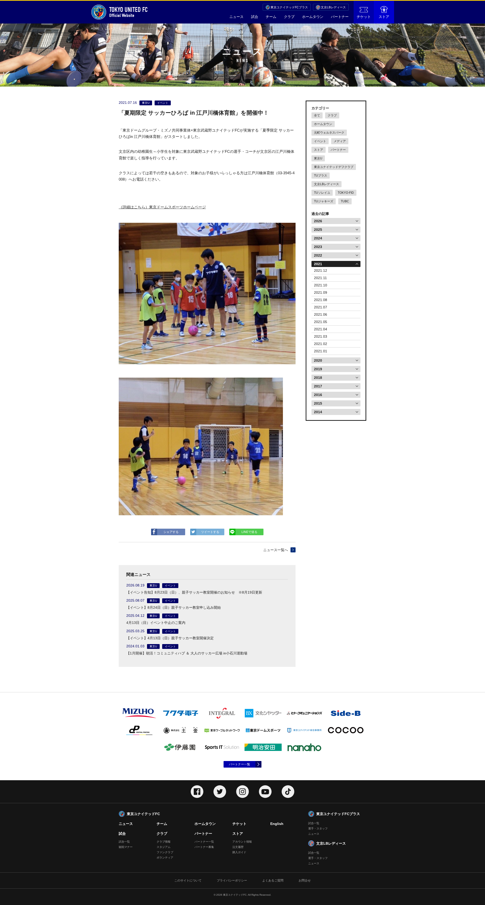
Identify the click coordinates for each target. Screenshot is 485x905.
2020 (318, 360)
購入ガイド (239, 852)
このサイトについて (188, 880)
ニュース (236, 17)
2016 (318, 395)
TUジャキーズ (323, 201)
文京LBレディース (333, 7)
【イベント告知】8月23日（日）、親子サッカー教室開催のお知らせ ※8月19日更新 (194, 592)
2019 (318, 369)
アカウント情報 (242, 841)
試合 (254, 17)
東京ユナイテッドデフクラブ (333, 167)
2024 (318, 238)
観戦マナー (126, 846)
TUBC (345, 201)
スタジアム (164, 846)
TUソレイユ (322, 192)
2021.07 (320, 307)
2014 (318, 412)
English (276, 824)
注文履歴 (238, 846)
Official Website (128, 12)
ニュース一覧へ (275, 550)
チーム (271, 17)
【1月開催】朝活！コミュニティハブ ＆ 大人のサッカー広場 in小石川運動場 (186, 653)
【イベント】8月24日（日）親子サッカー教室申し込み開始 (173, 607)
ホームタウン (312, 17)
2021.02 (320, 344)
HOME (95, 28)
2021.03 (320, 336)
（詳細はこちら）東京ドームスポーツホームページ (162, 207)
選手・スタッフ (318, 828)
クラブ (289, 17)
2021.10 (320, 285)
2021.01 (320, 351)
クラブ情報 (164, 841)
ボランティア (165, 857)
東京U (318, 158)
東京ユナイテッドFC (143, 814)
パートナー (340, 17)
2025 (318, 230)
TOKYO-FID (346, 192)
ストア (384, 17)
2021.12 (320, 270)
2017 (318, 386)
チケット (364, 17)
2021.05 (320, 322)
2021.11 (320, 278)
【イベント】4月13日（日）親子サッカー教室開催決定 (170, 638)
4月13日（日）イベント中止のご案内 (155, 623)
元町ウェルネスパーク (329, 132)
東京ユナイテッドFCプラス (289, 7)
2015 (318, 403)
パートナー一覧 (239, 764)
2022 (318, 255)
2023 (318, 247)
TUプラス (320, 175)
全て (317, 115)
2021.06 (320, 314)
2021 (318, 264)
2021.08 (320, 300)
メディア (340, 141)
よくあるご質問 (272, 880)
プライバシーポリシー (232, 880)
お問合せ (305, 880)
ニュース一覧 (113, 28)
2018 (318, 378)
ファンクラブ (165, 852)
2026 (318, 221)
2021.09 (320, 292)
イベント (320, 141)
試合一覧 (124, 841)
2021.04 (320, 329)
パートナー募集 (204, 846)
